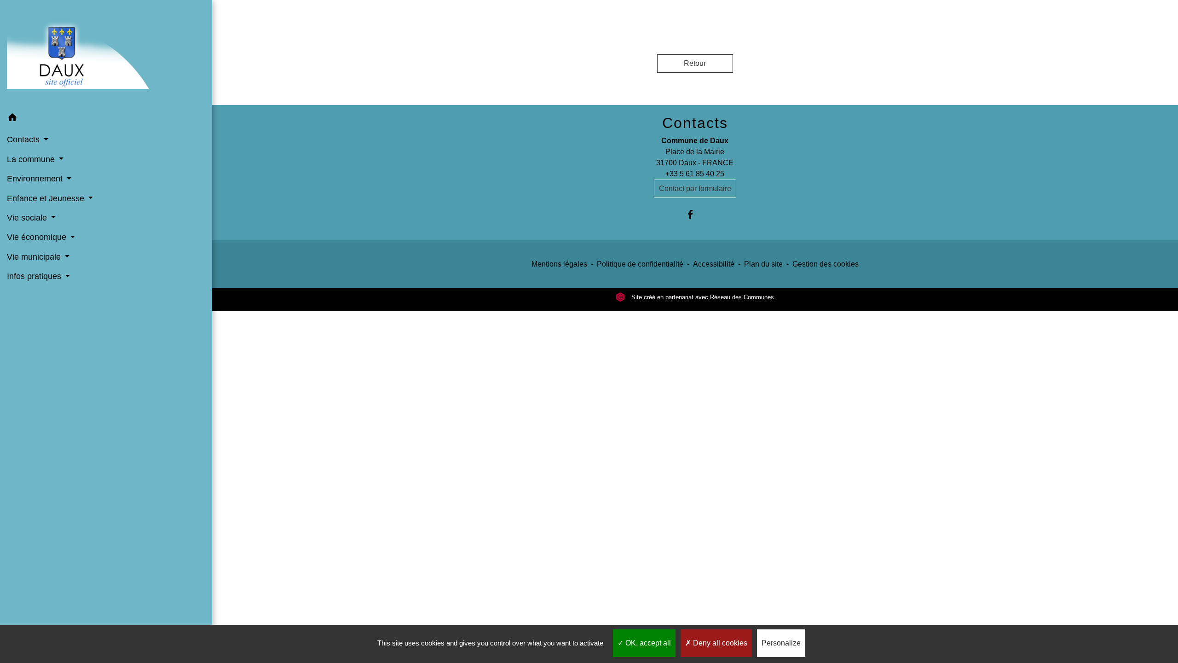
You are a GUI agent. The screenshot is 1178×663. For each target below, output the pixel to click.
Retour (695, 63)
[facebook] (695, 214)
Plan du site (763, 264)
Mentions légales (559, 264)
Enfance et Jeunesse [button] (47, 198)
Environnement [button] (36, 178)
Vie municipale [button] (35, 257)
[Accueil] (106, 54)
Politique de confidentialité (640, 264)
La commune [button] (32, 159)
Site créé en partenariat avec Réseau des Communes (701, 297)
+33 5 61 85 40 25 (694, 174)
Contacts (695, 123)
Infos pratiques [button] (35, 276)
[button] (106, 119)
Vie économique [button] (38, 237)
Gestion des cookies (825, 264)
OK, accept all (647, 643)
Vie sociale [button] (28, 217)
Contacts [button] (24, 139)
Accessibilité (713, 264)
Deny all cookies (719, 643)
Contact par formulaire (695, 188)
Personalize (781, 643)
